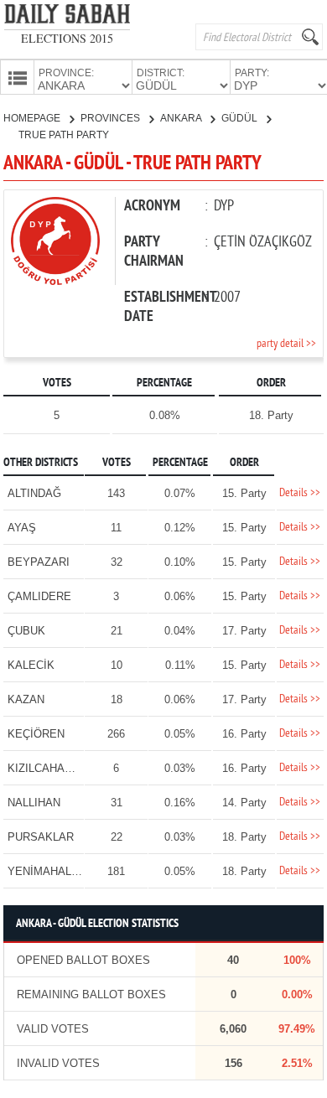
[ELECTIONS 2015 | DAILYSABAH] (67, 17)
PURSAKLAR (41, 837)
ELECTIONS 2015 (67, 38)
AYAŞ (22, 527)
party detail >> (286, 344)
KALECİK (31, 665)
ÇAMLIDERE (39, 596)
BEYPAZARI (39, 562)
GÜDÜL (240, 118)
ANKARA (182, 118)
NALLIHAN (34, 802)
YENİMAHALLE (46, 871)
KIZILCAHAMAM (49, 768)
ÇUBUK (26, 630)
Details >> (299, 493)
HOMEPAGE (33, 118)
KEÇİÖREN (36, 734)
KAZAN (26, 699)
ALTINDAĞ (34, 493)
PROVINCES (111, 118)
